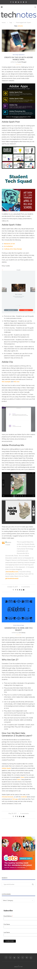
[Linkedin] (18, 2)
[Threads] (26, 2)
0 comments (25, 587)
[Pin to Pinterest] (19, 590)
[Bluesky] (15, 2)
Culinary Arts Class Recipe (13, 249)
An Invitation (8, 246)
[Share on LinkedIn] (21, 590)
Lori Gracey (21, 632)
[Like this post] (13, 590)
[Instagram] (20, 2)
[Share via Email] (23, 590)
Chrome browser (7, 797)
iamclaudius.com (12, 571)
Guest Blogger (21, 62)
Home (3, 22)
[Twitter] (13, 2)
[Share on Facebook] (15, 590)
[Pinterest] (23, 2)
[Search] (35, 7)
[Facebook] (10, 2)
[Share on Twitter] (17, 590)
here (22, 777)
